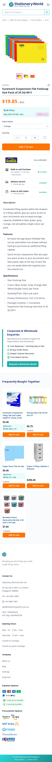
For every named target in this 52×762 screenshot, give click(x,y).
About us (6, 661)
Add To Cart (14, 434)
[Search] (47, 12)
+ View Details (16, 175)
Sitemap (5, 672)
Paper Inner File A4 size (13, 466)
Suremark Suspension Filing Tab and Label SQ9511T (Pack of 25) (13, 415)
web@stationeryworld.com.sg (15, 607)
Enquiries (6, 677)
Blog (4, 666)
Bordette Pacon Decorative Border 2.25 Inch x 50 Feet (13, 520)
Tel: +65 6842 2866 (10, 596)
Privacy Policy (20, 759)
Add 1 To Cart (26, 146)
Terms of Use (32, 759)
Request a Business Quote (23, 364)
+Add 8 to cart (42, 114)
